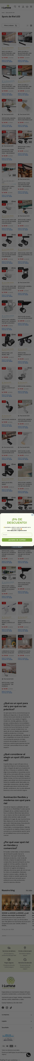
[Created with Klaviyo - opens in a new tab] (17, 547)
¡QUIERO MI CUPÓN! (17, 540)
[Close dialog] (32, 515)
